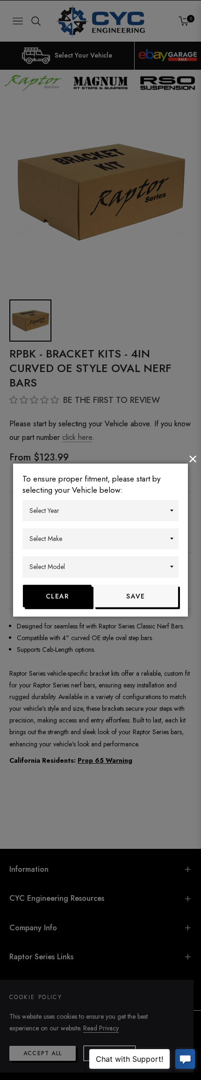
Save (135, 595)
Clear (57, 595)
